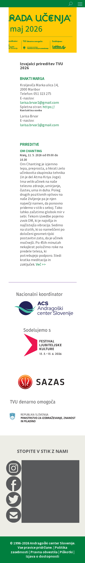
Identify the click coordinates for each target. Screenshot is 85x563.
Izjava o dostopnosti (42, 556)
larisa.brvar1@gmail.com (39, 102)
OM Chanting (31, 150)
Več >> (41, 264)
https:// (49, 106)
